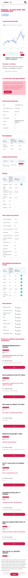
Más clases (5, 15)
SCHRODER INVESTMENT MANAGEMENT (11, 509)
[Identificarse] (25, 2)
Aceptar (14, 574)
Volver (3, 6)
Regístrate (7, 92)
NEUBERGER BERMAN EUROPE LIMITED (11, 363)
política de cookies (13, 564)
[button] (27, 71)
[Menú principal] (11, 3)
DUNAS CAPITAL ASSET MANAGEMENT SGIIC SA (13, 449)
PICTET (4, 480)
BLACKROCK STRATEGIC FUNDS (9, 390)
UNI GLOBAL (5, 420)
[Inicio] (5, 2)
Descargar (18, 307)
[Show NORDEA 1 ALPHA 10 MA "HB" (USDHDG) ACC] (14, 58)
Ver (14, 367)
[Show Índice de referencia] (10, 59)
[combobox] (14, 71)
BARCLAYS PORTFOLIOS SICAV (9, 539)
